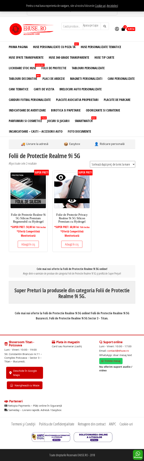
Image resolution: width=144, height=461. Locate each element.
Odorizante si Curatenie (103, 110)
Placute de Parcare (117, 100)
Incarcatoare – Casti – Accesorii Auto (36, 131)
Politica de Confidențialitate (56, 423)
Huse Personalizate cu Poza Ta (55, 46)
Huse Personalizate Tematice (101, 47)
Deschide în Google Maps (25, 373)
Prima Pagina (18, 47)
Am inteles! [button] (112, 6)
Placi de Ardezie (53, 78)
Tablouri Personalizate (88, 68)
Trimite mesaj (112, 361)
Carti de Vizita (44, 89)
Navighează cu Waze (27, 385)
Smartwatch (85, 120)
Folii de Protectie (53, 68)
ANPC (112, 423)
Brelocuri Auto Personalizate (81, 89)
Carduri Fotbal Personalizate (30, 100)
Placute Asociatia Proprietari (77, 100)
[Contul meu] (117, 28)
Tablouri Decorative (24, 77)
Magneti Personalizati (86, 78)
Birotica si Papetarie (66, 110)
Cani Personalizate (121, 78)
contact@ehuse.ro (118, 350)
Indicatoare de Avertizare (27, 110)
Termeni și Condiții (23, 423)
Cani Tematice (18, 89)
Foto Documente (79, 131)
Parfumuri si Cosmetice (27, 120)
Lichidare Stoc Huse (24, 67)
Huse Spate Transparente (26, 57)
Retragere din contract (92, 423)
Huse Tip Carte (104, 57)
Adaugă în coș (28, 244)
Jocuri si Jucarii (58, 121)
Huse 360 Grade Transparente (69, 57)
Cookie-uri (100, 6)
